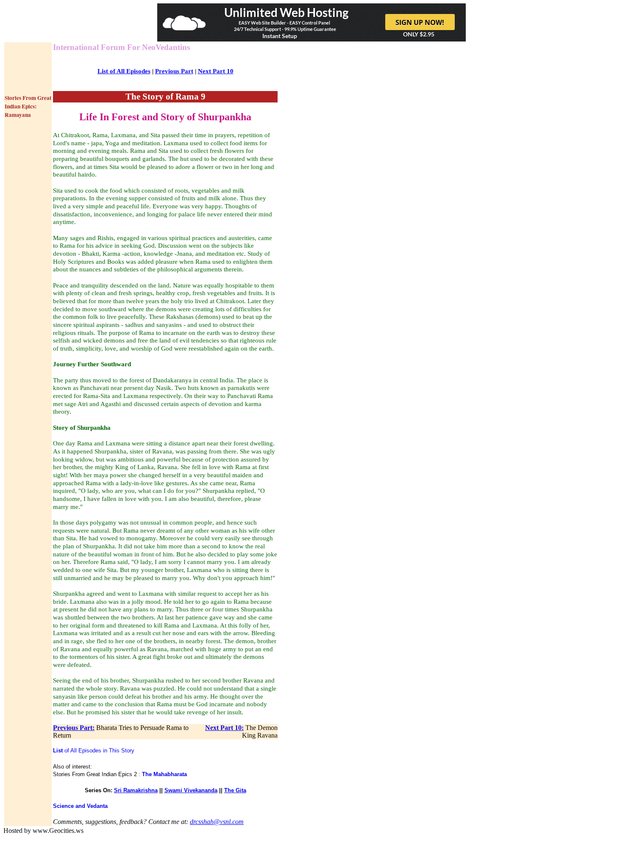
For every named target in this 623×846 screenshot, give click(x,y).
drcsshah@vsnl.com (217, 821)
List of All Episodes (123, 71)
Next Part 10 (216, 71)
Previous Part (174, 71)
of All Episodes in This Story (93, 750)
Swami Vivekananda (190, 790)
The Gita (235, 790)
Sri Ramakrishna (136, 790)
